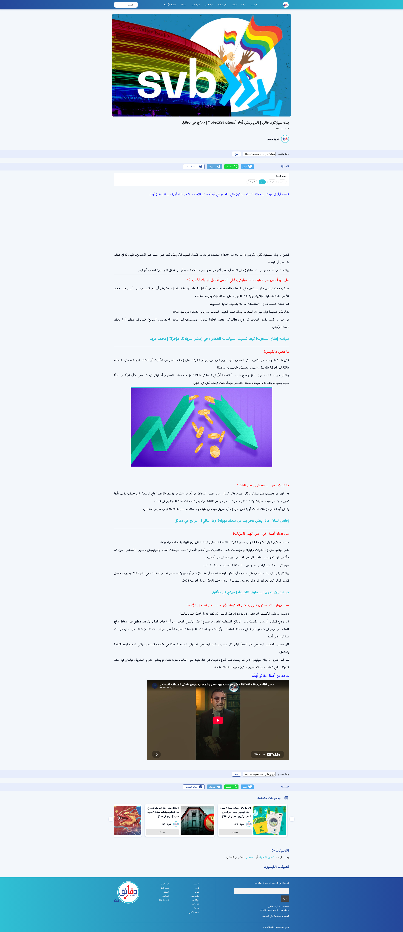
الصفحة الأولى (163, 900)
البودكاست (165, 883)
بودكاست (209, 4)
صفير (282, 181)
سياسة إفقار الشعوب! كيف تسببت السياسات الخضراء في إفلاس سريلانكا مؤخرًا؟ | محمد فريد (219, 338)
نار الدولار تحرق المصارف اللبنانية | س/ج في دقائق (250, 592)
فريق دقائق (273, 139)
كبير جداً (252, 181)
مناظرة (183, 4)
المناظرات (165, 896)
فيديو (234, 4)
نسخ (236, 154)
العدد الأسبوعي (169, 4)
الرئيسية (253, 4)
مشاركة (235, 832)
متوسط (272, 181)
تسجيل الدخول (266, 857)
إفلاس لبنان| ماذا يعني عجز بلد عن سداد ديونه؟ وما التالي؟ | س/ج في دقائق (232, 520)
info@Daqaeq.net (269, 910)
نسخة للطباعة (191, 166)
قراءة (243, 4)
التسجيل (249, 857)
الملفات (166, 891)
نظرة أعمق (195, 4)
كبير (262, 181)
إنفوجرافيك (222, 4)
